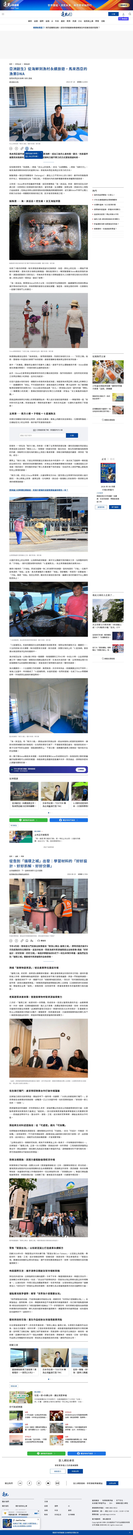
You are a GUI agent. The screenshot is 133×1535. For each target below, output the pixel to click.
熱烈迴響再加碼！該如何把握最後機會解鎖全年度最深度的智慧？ (73, 27)
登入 (27, 156)
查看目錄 (101, 507)
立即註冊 (112, 1483)
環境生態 (27, 64)
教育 (68, 21)
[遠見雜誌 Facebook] (29, 1483)
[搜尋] (130, 14)
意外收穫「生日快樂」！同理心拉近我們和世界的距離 (36, 1440)
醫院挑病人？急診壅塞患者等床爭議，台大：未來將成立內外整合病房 (76, 1428)
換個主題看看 (109, 420)
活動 (103, 21)
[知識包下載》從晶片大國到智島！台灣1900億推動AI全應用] (8, 1523)
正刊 (104, 459)
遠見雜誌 (95, 1500)
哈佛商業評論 (107, 1500)
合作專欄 (71, 1514)
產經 (63, 21)
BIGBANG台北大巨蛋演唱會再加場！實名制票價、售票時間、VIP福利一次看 (76, 1416)
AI (52, 21)
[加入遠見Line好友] (20, 1483)
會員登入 (57, 1471)
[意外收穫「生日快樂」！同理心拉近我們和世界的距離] (16, 1440)
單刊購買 (115, 507)
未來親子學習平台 (99, 1503)
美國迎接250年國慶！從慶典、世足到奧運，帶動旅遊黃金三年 (108, 499)
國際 (42, 21)
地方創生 (14, 825)
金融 (47, 21)
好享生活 (18, 64)
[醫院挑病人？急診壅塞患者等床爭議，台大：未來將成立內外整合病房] (56, 1428)
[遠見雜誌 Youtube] (48, 1483)
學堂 (97, 21)
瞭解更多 (124, 5)
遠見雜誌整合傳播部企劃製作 (19, 874)
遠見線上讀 (88, 21)
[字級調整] (32, 148)
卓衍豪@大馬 (13, 82)
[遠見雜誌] (66, 14)
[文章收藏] (27, 148)
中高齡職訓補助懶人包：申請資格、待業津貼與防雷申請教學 (76, 1440)
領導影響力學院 (122, 1503)
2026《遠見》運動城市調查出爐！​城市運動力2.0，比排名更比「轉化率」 (36, 1428)
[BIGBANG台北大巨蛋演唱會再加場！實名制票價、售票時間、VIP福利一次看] (56, 1416)
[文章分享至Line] (11, 148)
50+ (110, 1503)
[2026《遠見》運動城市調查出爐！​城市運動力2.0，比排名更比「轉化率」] (16, 1428)
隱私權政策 (107, 1519)
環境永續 (14, 1386)
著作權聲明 (96, 1519)
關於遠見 (5, 1506)
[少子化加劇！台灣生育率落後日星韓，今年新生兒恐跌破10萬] (16, 1416)
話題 (36, 21)
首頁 (10, 64)
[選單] (3, 14)
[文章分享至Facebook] (16, 148)
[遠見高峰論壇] (11, 5)
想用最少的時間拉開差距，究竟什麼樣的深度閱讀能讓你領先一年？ (38, 490)
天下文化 (119, 1500)
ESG (80, 21)
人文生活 (100, 493)
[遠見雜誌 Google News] (57, 1483)
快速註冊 (75, 1471)
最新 (30, 21)
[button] (85, 791)
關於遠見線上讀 (21, 1506)
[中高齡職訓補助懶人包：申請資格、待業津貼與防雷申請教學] (56, 1440)
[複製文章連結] (22, 148)
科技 (57, 21)
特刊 (112, 459)
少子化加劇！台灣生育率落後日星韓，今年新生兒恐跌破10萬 (36, 1416)
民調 (74, 21)
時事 (22, 856)
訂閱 (113, 14)
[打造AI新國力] (108, 473)
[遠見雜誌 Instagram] (38, 1483)
